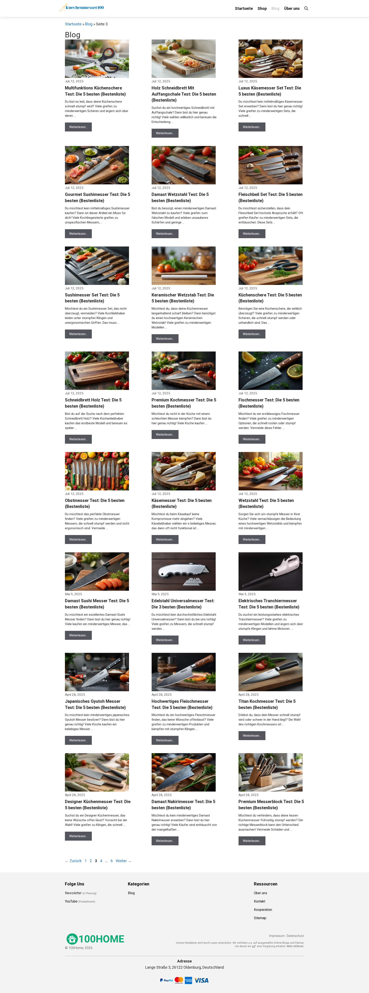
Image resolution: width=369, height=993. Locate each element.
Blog (275, 8)
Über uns (292, 8)
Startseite (244, 8)
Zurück (73, 861)
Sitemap (260, 918)
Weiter (124, 861)
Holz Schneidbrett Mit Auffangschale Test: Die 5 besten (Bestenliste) (184, 94)
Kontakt (259, 901)
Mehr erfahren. (295, 946)
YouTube (71, 901)
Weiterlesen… (78, 127)
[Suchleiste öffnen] (306, 8)
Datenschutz (295, 936)
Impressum (277, 936)
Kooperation (263, 910)
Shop (262, 8)
